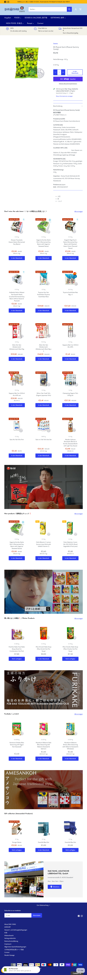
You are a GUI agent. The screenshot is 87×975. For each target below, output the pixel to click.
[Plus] (63, 72)
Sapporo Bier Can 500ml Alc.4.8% (70, 346)
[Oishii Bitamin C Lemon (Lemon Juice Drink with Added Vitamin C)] (43, 528)
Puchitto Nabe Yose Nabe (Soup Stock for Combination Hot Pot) (17, 649)
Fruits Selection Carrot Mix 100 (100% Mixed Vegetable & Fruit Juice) (70, 544)
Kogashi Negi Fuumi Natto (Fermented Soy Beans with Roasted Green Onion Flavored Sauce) (70, 244)
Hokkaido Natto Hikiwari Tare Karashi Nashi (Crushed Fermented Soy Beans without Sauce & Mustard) (17, 296)
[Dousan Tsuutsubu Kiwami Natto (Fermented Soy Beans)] (17, 226)
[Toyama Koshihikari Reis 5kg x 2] (70, 279)
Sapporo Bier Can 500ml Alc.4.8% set (17, 394)
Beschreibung (57, 106)
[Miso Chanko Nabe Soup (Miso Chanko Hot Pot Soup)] (70, 633)
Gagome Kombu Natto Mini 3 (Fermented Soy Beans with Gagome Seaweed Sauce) (43, 243)
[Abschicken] (69, 9)
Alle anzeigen (78, 211)
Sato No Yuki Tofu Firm (17, 439)
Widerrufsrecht (9, 935)
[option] (26, 62)
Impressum (7, 944)
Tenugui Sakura (16, 842)
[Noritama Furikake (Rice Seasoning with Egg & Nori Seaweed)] (17, 729)
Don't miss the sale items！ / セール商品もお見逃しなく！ (25, 211)
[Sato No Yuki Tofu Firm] (17, 426)
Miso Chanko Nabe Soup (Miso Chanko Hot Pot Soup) (70, 649)
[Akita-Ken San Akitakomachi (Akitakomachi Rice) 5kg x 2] (43, 331)
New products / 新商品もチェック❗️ (17, 514)
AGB (5, 933)
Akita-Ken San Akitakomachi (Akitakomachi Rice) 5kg (16, 347)
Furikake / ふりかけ (11, 714)
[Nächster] (80, 487)
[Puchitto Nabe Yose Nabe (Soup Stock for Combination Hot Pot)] (17, 633)
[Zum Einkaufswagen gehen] (80, 9)
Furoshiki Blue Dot (43, 842)
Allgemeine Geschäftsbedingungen (15, 947)
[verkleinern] (55, 72)
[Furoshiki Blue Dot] (43, 829)
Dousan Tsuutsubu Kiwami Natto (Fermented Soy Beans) (17, 242)
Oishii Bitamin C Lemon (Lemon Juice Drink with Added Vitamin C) (43, 544)
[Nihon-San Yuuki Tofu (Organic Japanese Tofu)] (43, 380)
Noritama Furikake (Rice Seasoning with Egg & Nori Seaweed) (17, 745)
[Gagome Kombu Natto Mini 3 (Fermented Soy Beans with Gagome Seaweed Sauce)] (43, 226)
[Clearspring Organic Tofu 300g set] (70, 380)
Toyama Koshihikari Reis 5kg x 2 (70, 293)
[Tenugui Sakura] (17, 829)
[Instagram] (8, 2)
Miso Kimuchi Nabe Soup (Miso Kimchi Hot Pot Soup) (43, 649)
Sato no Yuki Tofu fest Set (44, 439)
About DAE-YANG (10, 924)
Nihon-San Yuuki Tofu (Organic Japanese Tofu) (43, 394)
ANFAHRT (7, 927)
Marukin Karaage (9, 955)
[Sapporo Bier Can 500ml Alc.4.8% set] (17, 380)
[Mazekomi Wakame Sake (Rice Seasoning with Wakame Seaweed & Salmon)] (43, 729)
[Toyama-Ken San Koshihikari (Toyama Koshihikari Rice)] (43, 279)
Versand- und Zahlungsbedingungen (15, 930)
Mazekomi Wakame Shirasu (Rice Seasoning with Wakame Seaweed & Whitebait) (70, 746)
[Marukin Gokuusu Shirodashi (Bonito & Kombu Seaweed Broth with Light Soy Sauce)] (70, 426)
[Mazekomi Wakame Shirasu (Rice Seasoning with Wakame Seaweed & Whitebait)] (70, 729)
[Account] (75, 9)
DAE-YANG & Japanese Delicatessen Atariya (29, 968)
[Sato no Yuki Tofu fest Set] (43, 426)
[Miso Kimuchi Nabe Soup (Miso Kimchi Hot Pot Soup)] (43, 633)
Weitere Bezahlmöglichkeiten (68, 83)
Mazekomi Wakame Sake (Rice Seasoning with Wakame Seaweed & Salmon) (43, 746)
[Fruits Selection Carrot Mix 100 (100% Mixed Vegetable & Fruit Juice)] (70, 528)
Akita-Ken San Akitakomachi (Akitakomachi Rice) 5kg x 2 (43, 348)
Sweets (55, 43)
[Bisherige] (6, 487)
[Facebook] (5, 2)
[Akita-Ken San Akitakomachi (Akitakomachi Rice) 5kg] (17, 331)
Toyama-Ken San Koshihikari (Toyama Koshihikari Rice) (43, 294)
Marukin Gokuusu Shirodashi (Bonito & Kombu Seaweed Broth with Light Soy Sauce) (70, 443)
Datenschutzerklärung (11, 941)
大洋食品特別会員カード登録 (14, 950)
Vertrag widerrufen (10, 938)
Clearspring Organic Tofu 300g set (70, 394)
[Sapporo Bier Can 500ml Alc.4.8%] (70, 331)
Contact (6, 952)
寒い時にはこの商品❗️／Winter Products (19, 618)
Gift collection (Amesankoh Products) (18, 814)
